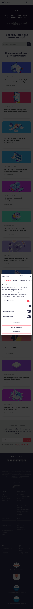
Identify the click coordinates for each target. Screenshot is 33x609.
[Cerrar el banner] (30, 276)
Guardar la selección (16, 327)
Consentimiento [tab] (6, 280)
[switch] (29, 306)
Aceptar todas (16, 322)
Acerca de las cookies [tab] (26, 280)
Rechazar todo (16, 331)
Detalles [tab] (15, 280)
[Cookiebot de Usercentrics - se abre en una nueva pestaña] (20, 276)
